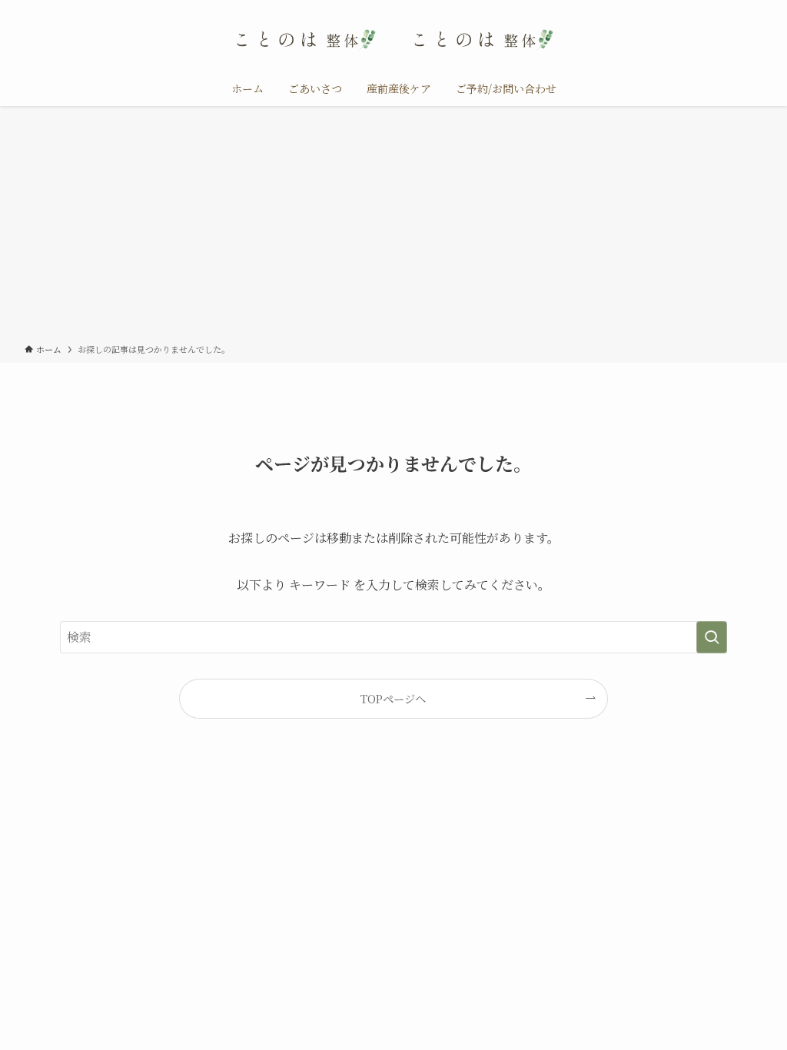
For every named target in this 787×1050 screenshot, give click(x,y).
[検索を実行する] (711, 637)
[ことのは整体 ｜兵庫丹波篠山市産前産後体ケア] (393, 38)
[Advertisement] (393, 227)
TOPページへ (393, 698)
